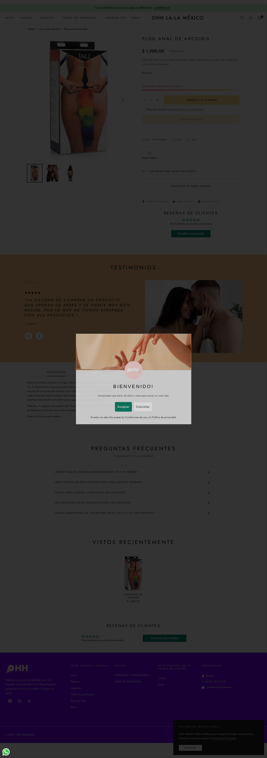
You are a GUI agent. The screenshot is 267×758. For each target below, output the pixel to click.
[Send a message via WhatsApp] (6, 752)
